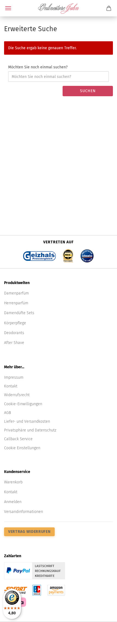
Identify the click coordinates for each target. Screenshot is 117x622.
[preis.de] (68, 254)
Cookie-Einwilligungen (23, 404)
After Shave (14, 342)
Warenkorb (13, 482)
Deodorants (14, 333)
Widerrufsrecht (17, 395)
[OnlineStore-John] (58, 8)
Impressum (13, 377)
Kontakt (10, 386)
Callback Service (18, 439)
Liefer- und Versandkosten (27, 421)
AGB (7, 412)
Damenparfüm (16, 293)
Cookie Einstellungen (22, 448)
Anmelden (12, 502)
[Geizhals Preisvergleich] (39, 254)
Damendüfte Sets (19, 313)
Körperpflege (15, 323)
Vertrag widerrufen (29, 531)
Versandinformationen (23, 511)
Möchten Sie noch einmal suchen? (37, 67)
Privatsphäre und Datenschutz (30, 430)
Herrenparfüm (16, 303)
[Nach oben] (102, 613)
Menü (8, 8)
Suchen (88, 91)
